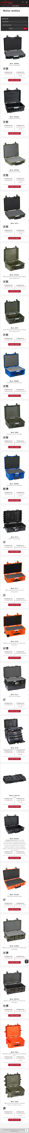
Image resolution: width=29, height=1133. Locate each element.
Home (3, 5)
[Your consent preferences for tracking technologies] (26, 1130)
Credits (17, 1131)
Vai (25, 28)
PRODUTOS (8, 5)
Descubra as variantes (14, 80)
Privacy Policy (20, 1129)
